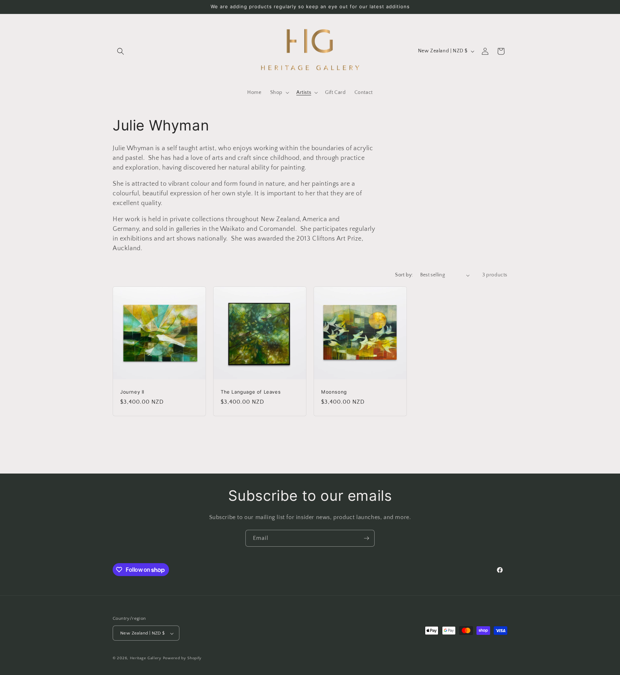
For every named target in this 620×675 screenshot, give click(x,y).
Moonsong (334, 392)
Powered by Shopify (182, 658)
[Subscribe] (366, 538)
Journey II (132, 392)
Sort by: (404, 275)
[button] (120, 51)
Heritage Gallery (145, 658)
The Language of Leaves (251, 392)
